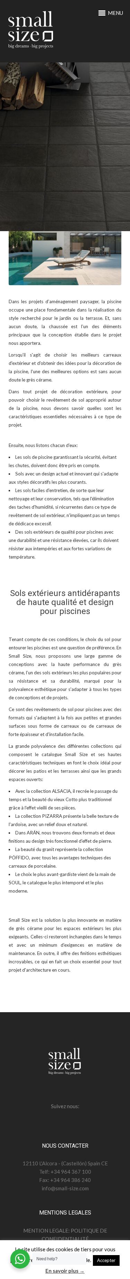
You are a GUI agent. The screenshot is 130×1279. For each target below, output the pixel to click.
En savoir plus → (65, 1271)
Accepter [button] (106, 1260)
